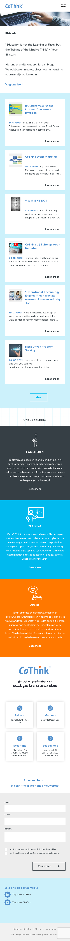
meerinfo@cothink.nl (50, 720)
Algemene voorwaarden (46, 929)
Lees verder (52, 141)
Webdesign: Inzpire (20, 935)
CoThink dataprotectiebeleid (46, 853)
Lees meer (35, 489)
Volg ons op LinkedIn (21, 895)
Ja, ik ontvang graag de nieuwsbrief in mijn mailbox (33, 849)
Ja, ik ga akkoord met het (34, 853)
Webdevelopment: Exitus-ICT (46, 935)
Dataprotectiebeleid (22, 929)
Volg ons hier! (13, 84)
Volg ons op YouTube (21, 902)
